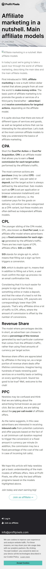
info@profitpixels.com (15, 532)
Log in (7, 518)
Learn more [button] (25, 557)
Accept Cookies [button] (23, 563)
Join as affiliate (22, 497)
